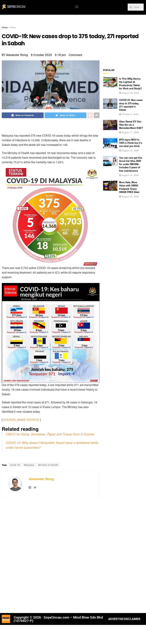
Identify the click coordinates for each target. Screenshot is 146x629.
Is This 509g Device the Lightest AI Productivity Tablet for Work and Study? (130, 83)
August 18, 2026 (130, 93)
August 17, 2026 (130, 132)
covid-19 (15, 464)
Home (5, 27)
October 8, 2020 (129, 114)
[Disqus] (51, 555)
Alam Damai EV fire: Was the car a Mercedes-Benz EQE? (131, 124)
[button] (77, 6)
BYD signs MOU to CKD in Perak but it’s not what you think (130, 143)
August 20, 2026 (130, 196)
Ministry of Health (48, 464)
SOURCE (9, 420)
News (13, 27)
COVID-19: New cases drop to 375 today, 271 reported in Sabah (131, 104)
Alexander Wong (41, 479)
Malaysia (29, 464)
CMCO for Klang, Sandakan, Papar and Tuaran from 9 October (50, 434)
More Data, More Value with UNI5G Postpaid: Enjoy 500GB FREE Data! (129, 187)
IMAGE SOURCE (28, 420)
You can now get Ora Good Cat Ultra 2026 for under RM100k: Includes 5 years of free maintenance (130, 164)
